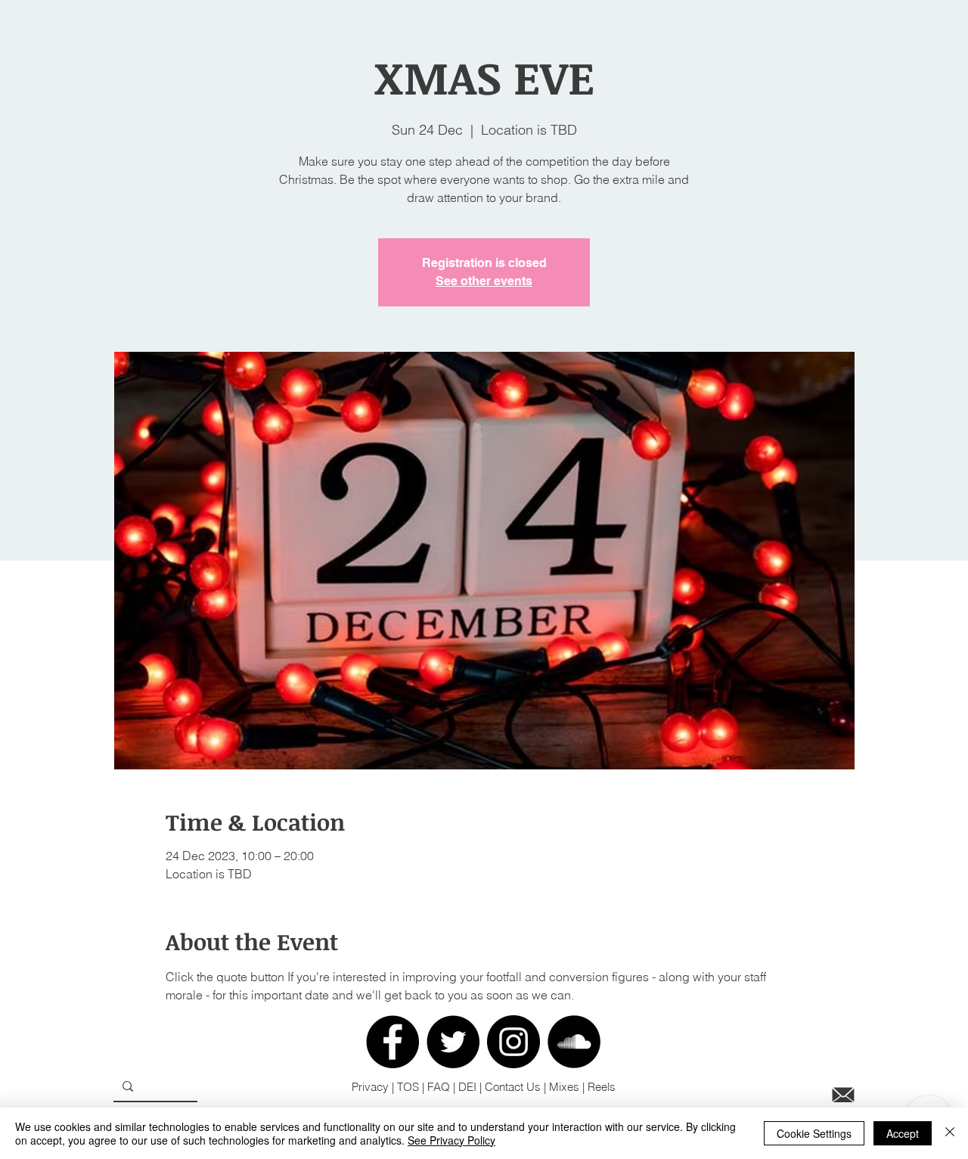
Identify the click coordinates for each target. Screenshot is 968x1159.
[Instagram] (513, 1041)
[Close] (950, 1133)
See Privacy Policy (451, 1140)
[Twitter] (453, 1041)
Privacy (370, 1087)
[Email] (843, 1095)
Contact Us (513, 1087)
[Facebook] (392, 1041)
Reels (602, 1087)
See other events (484, 281)
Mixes (564, 1087)
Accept (902, 1133)
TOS (409, 1087)
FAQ (438, 1087)
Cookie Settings (814, 1133)
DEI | (471, 1087)
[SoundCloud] (574, 1041)
